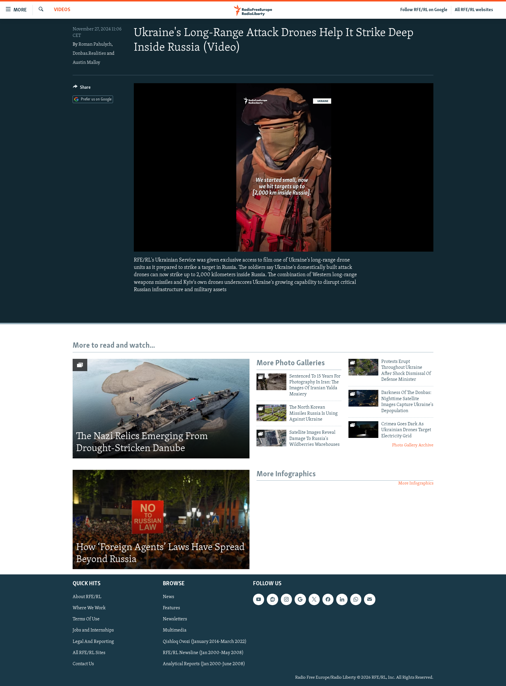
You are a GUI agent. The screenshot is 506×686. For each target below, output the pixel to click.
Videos (62, 10)
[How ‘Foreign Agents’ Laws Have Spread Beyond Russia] (161, 519)
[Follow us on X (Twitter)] (314, 599)
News (168, 597)
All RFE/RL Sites (89, 653)
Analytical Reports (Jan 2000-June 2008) (204, 664)
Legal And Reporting (93, 641)
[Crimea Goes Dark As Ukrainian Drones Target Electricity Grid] (363, 429)
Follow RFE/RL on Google (423, 10)
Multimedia (175, 630)
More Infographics (415, 483)
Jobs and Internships (93, 630)
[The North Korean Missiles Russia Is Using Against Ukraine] (271, 413)
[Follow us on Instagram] (286, 599)
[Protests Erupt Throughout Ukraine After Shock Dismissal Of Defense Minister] (363, 367)
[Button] (81, 88)
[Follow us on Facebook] (328, 599)
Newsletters (175, 619)
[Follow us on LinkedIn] (341, 599)
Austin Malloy (86, 62)
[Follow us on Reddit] (272, 599)
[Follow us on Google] (300, 599)
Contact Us (83, 664)
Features (171, 608)
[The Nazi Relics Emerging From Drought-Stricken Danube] (161, 408)
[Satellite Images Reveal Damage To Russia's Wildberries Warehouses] (271, 438)
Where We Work (89, 608)
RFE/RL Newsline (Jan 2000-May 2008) (203, 653)
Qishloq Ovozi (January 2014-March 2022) (205, 641)
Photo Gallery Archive (412, 445)
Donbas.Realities (89, 53)
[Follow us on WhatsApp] (355, 599)
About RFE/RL (87, 597)
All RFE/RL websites (474, 10)
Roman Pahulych (95, 44)
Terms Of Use (86, 619)
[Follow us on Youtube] (258, 599)
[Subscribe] (369, 599)
